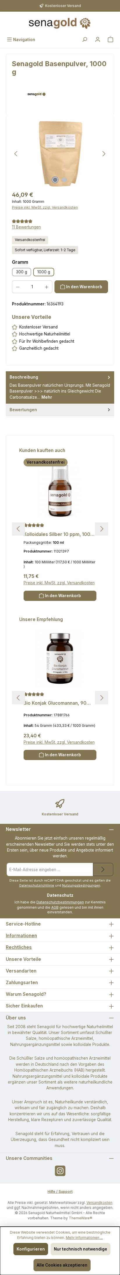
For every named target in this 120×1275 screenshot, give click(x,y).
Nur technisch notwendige (80, 1249)
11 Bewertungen (26, 227)
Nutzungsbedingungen (81, 885)
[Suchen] (84, 40)
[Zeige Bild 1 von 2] (55, 179)
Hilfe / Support (60, 1191)
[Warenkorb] (110, 40)
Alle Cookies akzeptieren (62, 1265)
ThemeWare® (80, 1218)
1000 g (43, 272)
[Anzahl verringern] (17, 286)
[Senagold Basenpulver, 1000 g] (60, 154)
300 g (21, 272)
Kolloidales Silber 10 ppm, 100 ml (57, 534)
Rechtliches (19, 947)
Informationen (21, 935)
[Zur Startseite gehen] (60, 23)
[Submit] (103, 869)
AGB (55, 907)
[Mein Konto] (97, 40)
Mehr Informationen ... (84, 1237)
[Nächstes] (103, 153)
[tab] (60, 387)
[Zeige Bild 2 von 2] (64, 179)
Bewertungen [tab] (23, 409)
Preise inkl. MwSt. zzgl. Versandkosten (45, 207)
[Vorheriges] (16, 153)
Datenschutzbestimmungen (60, 902)
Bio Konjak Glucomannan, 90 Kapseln (55, 703)
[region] (60, 154)
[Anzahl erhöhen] (46, 286)
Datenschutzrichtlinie (36, 885)
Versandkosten (99, 1202)
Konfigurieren (31, 1249)
